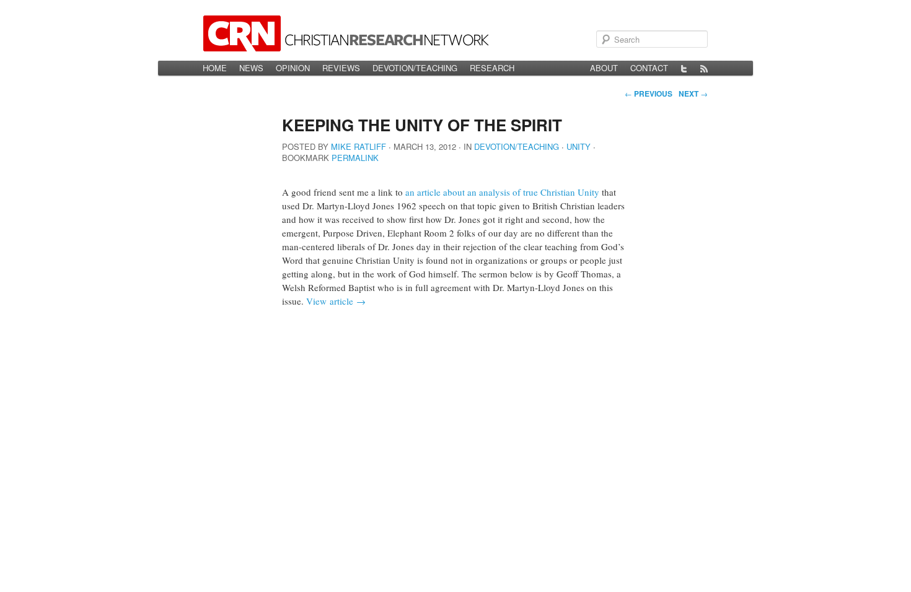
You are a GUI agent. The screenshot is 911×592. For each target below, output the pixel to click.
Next (693, 93)
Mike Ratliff (358, 146)
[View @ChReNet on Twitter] (684, 68)
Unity (578, 146)
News (251, 68)
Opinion (293, 68)
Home (215, 68)
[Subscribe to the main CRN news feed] (704, 68)
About (604, 68)
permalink (355, 157)
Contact (649, 68)
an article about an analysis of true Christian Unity (502, 192)
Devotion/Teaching (414, 68)
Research (492, 68)
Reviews (341, 68)
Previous (648, 93)
